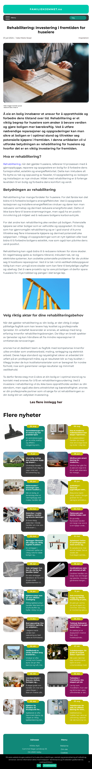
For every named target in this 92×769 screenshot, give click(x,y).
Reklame (64, 746)
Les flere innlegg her (46, 402)
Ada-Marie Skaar (24, 38)
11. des (33, 619)
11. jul (33, 454)
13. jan (77, 591)
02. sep (77, 674)
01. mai (77, 536)
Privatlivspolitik (49, 765)
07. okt (77, 646)
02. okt (33, 674)
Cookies (64, 753)
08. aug (77, 426)
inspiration (84, 38)
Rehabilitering (12, 164)
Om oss (64, 749)
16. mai (33, 509)
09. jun (77, 454)
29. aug (33, 426)
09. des (77, 619)
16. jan (33, 591)
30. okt (33, 646)
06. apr (33, 564)
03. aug (77, 701)
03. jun (33, 481)
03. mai (77, 509)
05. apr (77, 564)
